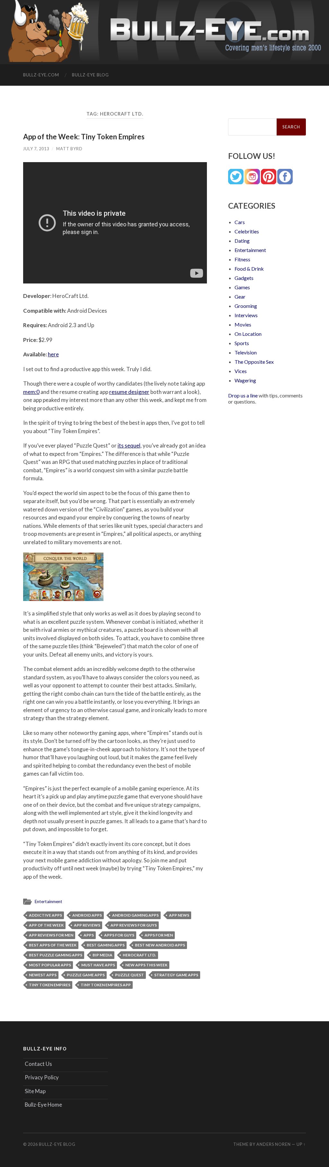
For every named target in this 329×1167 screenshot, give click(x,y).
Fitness (242, 259)
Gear (240, 296)
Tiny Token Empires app (106, 984)
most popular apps (50, 964)
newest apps (43, 974)
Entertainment (48, 901)
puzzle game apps (86, 974)
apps (89, 935)
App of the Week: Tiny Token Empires (84, 136)
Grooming (246, 306)
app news (179, 915)
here (53, 354)
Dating (242, 241)
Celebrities (247, 231)
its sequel (129, 445)
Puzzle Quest (129, 974)
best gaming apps (106, 945)
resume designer (129, 391)
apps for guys (119, 935)
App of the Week (46, 925)
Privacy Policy (42, 1077)
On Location (248, 334)
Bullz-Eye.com (41, 74)
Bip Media (102, 955)
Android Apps (87, 915)
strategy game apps (176, 974)
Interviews (246, 315)
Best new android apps (160, 945)
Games (242, 287)
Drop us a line (243, 395)
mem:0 (31, 391)
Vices (241, 371)
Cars (240, 222)
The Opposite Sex (254, 362)
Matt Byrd (69, 148)
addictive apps (45, 915)
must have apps (98, 964)
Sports (242, 343)
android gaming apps (135, 915)
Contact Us (38, 1063)
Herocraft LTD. (139, 955)
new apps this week (146, 964)
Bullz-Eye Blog (90, 74)
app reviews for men (51, 935)
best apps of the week (52, 945)
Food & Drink (249, 269)
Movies (243, 324)
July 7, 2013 (36, 148)
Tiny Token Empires (49, 984)
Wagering (245, 380)
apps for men (159, 935)
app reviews (87, 925)
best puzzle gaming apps (55, 955)
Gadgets (244, 278)
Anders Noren (273, 1144)
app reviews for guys (134, 925)
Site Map (35, 1091)
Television (246, 352)
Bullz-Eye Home (43, 1104)
